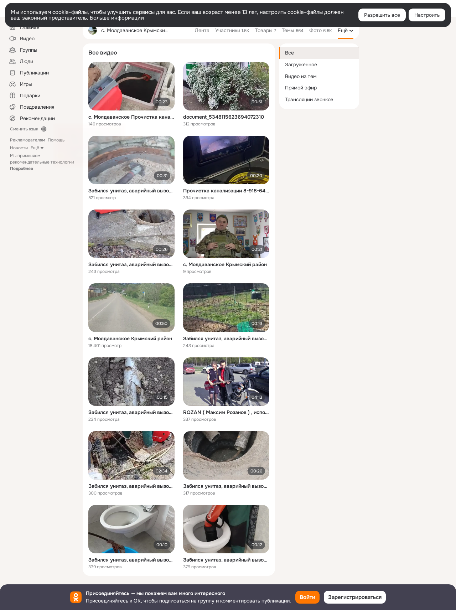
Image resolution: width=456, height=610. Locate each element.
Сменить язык (24, 129)
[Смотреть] (131, 86)
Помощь (56, 140)
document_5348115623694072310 (223, 117)
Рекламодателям (27, 140)
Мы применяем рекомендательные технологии (42, 162)
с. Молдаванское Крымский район (225, 264)
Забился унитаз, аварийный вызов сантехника (131, 190)
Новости (19, 148)
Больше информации (117, 17)
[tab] (202, 30)
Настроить (427, 15)
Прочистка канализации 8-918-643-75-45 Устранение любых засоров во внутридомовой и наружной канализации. (226, 190)
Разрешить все (382, 15)
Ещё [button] (35, 148)
